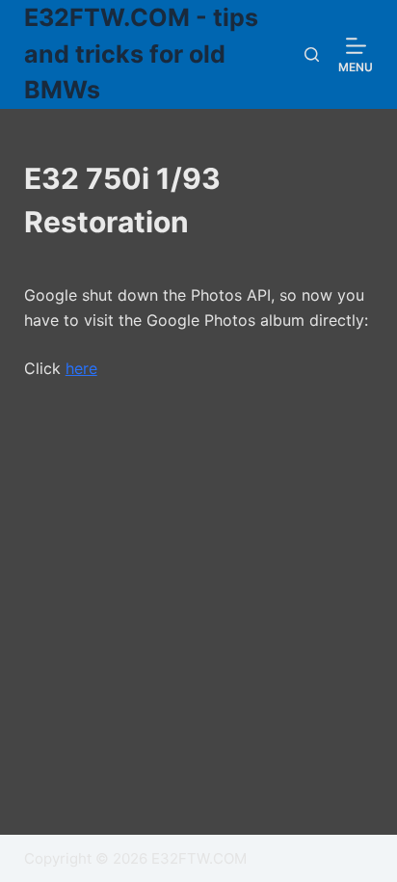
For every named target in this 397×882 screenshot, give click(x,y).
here (81, 368)
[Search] (311, 54)
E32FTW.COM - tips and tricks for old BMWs (141, 53)
